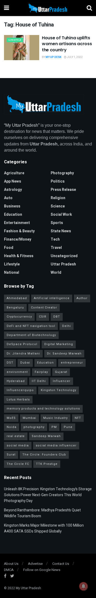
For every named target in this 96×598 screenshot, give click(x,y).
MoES (11, 418)
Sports (57, 223)
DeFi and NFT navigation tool (31, 326)
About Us (11, 563)
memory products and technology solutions (43, 408)
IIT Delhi (39, 381)
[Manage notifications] (83, 586)
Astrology (13, 189)
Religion (58, 198)
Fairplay (41, 372)
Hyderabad (16, 381)
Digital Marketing (58, 344)
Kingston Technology (58, 390)
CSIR (42, 316)
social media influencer (56, 445)
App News (12, 181)
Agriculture (14, 173)
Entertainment (17, 223)
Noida (12, 427)
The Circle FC (18, 464)
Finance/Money (17, 239)
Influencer (61, 381)
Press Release (63, 189)
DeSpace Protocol (22, 344)
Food (8, 247)
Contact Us (60, 563)
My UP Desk (53, 57)
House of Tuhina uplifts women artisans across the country (67, 44)
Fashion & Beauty (19, 231)
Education (13, 214)
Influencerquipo (20, 390)
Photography (62, 173)
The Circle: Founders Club (44, 454)
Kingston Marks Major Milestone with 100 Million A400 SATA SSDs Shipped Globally (44, 528)
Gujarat (61, 372)
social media (18, 445)
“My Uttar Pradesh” (21, 125)
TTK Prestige (47, 464)
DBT (56, 316)
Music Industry (55, 418)
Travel (56, 247)
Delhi (66, 326)
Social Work (61, 214)
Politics (58, 181)
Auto (8, 198)
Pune (68, 427)
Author (82, 298)
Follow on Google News (41, 569)
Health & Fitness (18, 256)
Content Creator (44, 307)
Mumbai (29, 418)
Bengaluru (15, 307)
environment (17, 372)
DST (10, 362)
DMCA (9, 569)
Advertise (35, 563)
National (11, 272)
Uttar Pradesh (63, 264)
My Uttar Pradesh (28, 588)
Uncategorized (64, 256)
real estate (16, 436)
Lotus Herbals (18, 399)
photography (34, 427)
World (56, 272)
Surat (11, 454)
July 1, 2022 (74, 57)
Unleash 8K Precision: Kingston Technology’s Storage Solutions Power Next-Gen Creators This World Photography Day (48, 495)
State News (61, 231)
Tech (55, 239)
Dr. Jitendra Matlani (23, 353)
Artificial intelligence (52, 298)
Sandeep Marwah (46, 436)
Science (58, 206)
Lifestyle (15, 39)
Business (12, 206)
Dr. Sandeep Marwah (64, 353)
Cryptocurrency (19, 316)
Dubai (25, 362)
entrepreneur (72, 362)
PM (54, 427)
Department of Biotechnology (31, 335)
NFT (78, 418)
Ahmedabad (17, 298)
